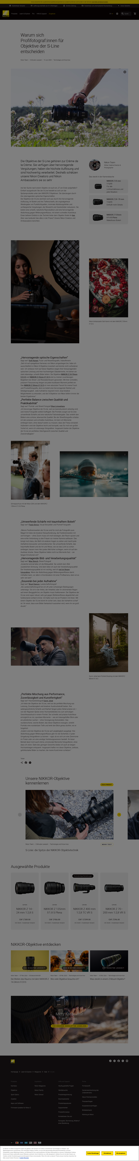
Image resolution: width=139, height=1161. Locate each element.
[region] (69, 1153)
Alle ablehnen (107, 1153)
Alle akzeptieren (120, 1153)
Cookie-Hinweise (24, 1158)
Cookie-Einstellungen (93, 1153)
